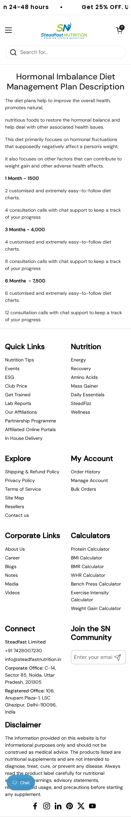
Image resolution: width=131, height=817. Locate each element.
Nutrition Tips (19, 360)
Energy (78, 360)
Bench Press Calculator (96, 584)
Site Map (14, 498)
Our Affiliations (21, 412)
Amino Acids (84, 377)
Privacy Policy (20, 480)
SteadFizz (81, 403)
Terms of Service (23, 489)
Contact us (17, 515)
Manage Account (89, 480)
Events (12, 368)
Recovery (81, 368)
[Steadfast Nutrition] (64, 30)
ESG (9, 377)
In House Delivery (24, 438)
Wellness (80, 412)
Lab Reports (18, 403)
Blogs (10, 566)
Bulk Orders (83, 489)
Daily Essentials (87, 395)
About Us (15, 549)
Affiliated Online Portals (30, 429)
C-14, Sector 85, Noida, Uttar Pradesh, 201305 (30, 675)
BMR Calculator (87, 566)
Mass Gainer (84, 386)
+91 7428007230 (23, 651)
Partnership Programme (30, 421)
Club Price (16, 386)
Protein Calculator (90, 549)
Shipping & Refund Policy (32, 472)
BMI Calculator (86, 558)
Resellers (14, 506)
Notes (11, 575)
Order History (85, 472)
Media (11, 584)
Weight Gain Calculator (96, 608)
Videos (12, 593)
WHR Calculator (88, 575)
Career (12, 558)
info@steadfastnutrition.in (33, 659)
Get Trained (18, 395)
